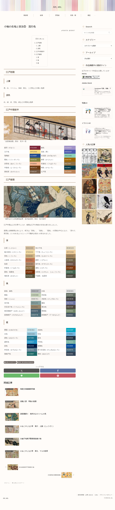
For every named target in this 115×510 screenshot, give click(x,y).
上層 (39, 45)
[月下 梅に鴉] (104, 201)
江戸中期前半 (40, 51)
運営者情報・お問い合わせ (85, 495)
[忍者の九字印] (89, 156)
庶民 (39, 48)
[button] (109, 32)
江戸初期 (39, 43)
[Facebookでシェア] (58, 371)
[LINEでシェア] (21, 375)
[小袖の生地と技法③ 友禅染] (89, 171)
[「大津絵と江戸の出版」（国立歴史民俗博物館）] (89, 186)
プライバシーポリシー (106, 495)
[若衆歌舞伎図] (104, 171)
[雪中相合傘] (89, 216)
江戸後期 (39, 54)
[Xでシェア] (21, 371)
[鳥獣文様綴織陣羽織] (104, 186)
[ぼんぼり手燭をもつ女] (89, 201)
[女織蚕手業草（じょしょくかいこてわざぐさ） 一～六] (104, 156)
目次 (37, 39)
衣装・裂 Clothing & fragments (26, 362)
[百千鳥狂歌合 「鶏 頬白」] (104, 216)
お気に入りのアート (11, 362)
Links (96, 495)
